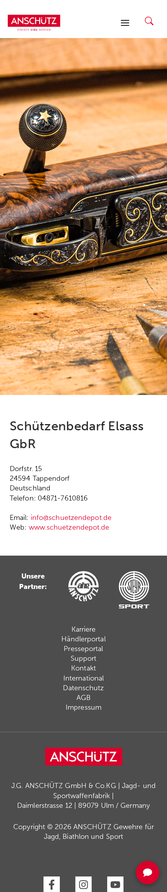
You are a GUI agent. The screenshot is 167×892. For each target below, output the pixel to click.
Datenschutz (83, 688)
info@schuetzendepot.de (71, 517)
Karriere (83, 629)
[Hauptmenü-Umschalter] (125, 22)
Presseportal (83, 648)
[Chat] (147, 872)
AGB (83, 697)
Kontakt (83, 668)
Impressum (83, 707)
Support (84, 658)
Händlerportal (83, 639)
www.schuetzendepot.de (69, 527)
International (83, 678)
